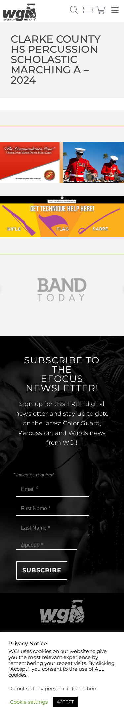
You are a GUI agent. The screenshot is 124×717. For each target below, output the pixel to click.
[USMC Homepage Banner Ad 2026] (62, 181)
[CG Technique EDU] (62, 235)
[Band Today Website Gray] (62, 290)
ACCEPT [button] (65, 701)
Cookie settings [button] (29, 702)
